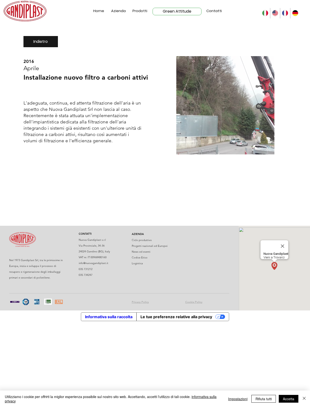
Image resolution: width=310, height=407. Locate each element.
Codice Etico (139, 257)
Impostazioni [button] (238, 398)
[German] (295, 13)
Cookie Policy (193, 302)
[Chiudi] (304, 398)
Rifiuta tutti (264, 398)
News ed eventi (141, 251)
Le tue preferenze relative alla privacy (176, 316)
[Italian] (265, 13)
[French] (285, 13)
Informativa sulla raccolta (108, 316)
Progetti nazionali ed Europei (150, 246)
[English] (275, 13)
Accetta (288, 398)
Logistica (137, 263)
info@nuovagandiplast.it (93, 263)
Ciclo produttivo (142, 240)
